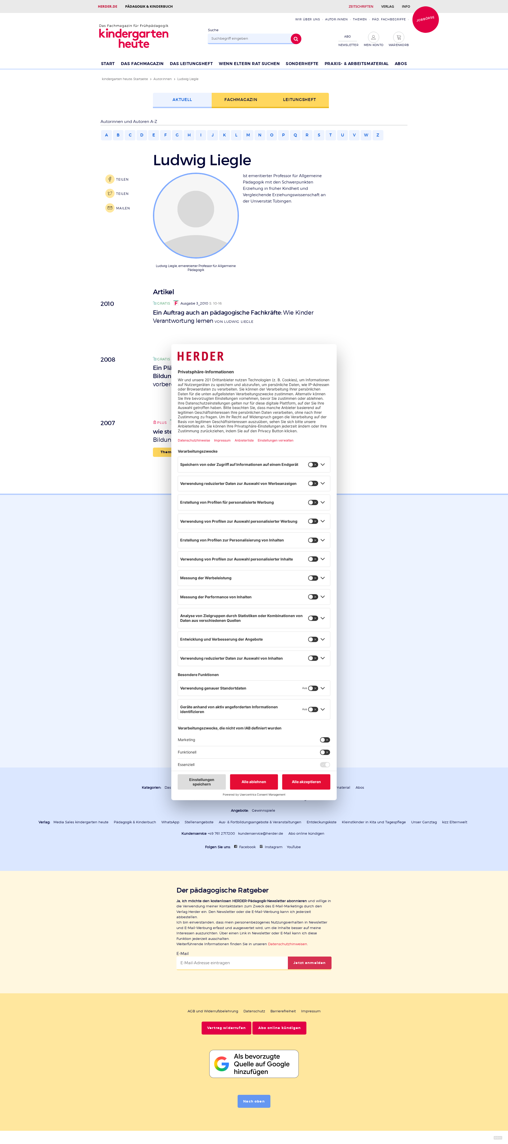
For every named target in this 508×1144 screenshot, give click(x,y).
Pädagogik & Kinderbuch (149, 6)
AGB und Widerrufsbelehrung (213, 1011)
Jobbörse (425, 18)
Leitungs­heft (299, 99)
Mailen (123, 208)
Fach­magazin (240, 99)
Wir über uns (307, 19)
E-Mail (182, 953)
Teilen (122, 179)
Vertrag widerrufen (226, 1028)
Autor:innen (336, 19)
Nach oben (254, 1101)
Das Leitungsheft (191, 63)
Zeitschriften (361, 6)
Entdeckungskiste (322, 822)
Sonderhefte (302, 63)
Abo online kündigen (306, 833)
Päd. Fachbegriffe (389, 19)
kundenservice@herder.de (260, 833)
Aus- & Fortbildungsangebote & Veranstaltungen (260, 822)
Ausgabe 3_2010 (194, 303)
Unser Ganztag (424, 822)
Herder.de (107, 6)
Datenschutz (254, 1011)
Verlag (387, 6)
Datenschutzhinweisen (287, 944)
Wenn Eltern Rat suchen (249, 63)
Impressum (311, 1011)
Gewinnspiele (263, 810)
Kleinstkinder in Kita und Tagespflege (374, 822)
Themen (360, 19)
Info (406, 6)
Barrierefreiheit (283, 1011)
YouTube (294, 847)
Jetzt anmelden (309, 963)
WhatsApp (170, 822)
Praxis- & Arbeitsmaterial (357, 63)
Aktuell (182, 99)
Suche (213, 30)
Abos (401, 63)
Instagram (274, 847)
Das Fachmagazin (142, 63)
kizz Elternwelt (454, 822)
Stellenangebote (199, 822)
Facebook (247, 847)
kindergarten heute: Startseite (125, 79)
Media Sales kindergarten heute (80, 822)
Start (108, 63)
